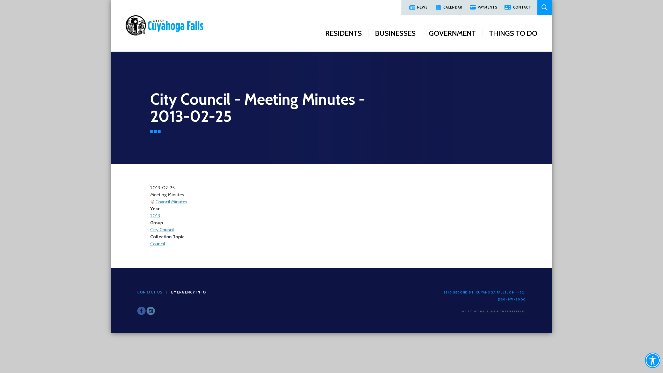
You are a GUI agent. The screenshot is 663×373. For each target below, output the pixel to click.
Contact (522, 7)
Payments (487, 7)
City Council (162, 230)
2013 (155, 216)
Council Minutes (171, 202)
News (422, 7)
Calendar (452, 7)
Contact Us (150, 292)
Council (157, 244)
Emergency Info (188, 292)
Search (544, 7)
